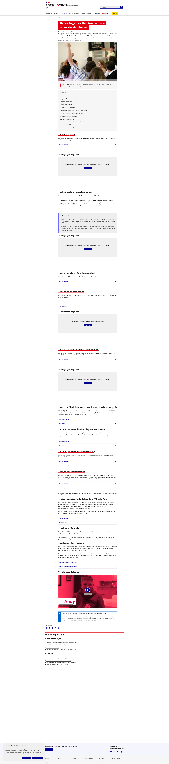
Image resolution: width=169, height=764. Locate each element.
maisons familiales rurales (67, 277)
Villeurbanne (64, 200)
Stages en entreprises (103, 761)
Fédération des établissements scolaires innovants (60, 662)
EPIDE (61, 411)
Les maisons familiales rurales (68, 101)
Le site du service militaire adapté (56, 659)
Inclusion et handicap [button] (86, 13)
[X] (55, 628)
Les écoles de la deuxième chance (69, 107)
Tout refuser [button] (27, 758)
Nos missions (120, 4)
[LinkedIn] (52, 628)
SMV (61, 455)
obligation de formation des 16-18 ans (72, 617)
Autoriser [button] (88, 168)
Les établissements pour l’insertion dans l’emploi (74, 110)
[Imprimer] (46, 628)
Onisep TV (104, 4)
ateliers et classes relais (97, 532)
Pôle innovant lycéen (76, 226)
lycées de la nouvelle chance (77, 196)
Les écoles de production (67, 104)
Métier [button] (55, 13)
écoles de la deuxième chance (69, 353)
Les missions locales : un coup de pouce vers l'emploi (61, 649)
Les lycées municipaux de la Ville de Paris (58, 660)
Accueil (46, 17)
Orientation (51, 17)
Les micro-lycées (64, 96)
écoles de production (66, 295)
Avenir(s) (115, 13)
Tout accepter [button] (37, 758)
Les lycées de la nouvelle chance (69, 99)
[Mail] (49, 628)
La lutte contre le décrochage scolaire (57, 664)
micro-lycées (64, 138)
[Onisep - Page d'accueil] (62, 5)
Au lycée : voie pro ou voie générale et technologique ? (62, 642)
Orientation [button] (62, 13)
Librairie (112, 4)
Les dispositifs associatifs (67, 128)
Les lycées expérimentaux (67, 119)
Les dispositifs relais (65, 125)
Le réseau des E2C (51, 657)
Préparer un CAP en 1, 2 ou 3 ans (55, 644)
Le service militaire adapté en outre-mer (71, 113)
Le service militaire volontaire (68, 116)
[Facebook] (59, 628)
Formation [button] (48, 13)
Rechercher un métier (62, 761)
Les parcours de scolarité (90, 761)
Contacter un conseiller (74, 13)
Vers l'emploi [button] (97, 13)
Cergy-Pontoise (65, 204)
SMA (61, 433)
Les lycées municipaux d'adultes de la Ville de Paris (74, 122)
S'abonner (49, 749)
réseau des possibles (99, 226)
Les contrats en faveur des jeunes (55, 646)
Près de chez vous (107, 13)
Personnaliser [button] (16, 758)
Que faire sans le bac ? (52, 648)
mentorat (76, 555)
